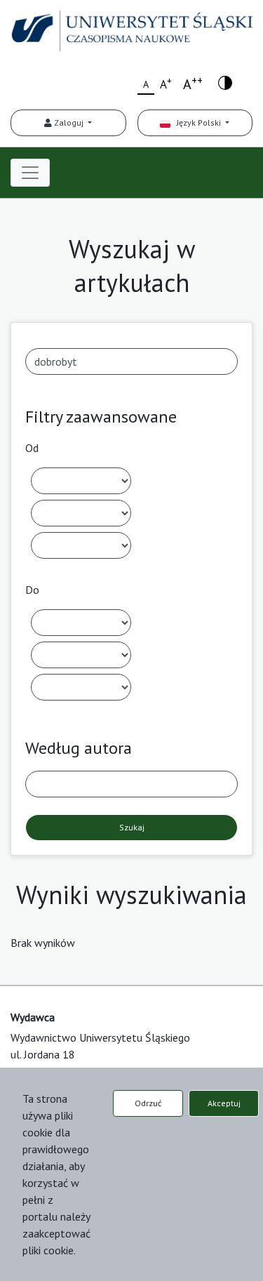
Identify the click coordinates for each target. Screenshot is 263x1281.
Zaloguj (69, 122)
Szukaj (131, 827)
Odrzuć (148, 1103)
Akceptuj (224, 1103)
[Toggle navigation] (30, 173)
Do (32, 590)
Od (32, 448)
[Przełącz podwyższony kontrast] (225, 82)
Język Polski (196, 122)
